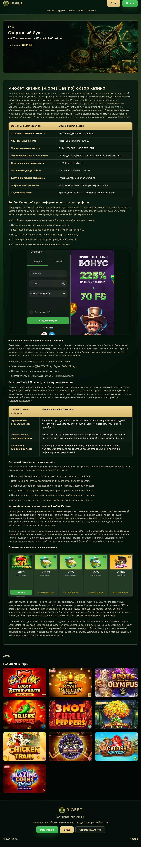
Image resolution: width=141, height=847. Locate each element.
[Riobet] (13, 3)
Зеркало (61, 11)
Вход (113, 3)
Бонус (71, 11)
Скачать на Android (90, 830)
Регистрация (47, 830)
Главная (50, 11)
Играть (130, 3)
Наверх (134, 839)
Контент (92, 11)
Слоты (81, 11)
